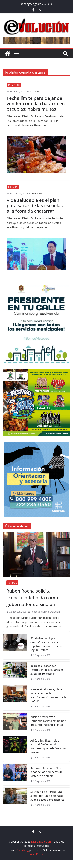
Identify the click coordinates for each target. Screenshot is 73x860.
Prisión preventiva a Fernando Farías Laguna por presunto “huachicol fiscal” (48, 721)
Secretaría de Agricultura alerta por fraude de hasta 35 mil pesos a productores (47, 795)
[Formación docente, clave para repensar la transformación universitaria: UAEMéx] (15, 697)
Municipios (14, 85)
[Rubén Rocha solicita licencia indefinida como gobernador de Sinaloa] (36, 554)
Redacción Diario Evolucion (45, 611)
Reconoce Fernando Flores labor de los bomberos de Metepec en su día (46, 772)
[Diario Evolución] (7, 53)
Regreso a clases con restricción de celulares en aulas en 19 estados (47, 669)
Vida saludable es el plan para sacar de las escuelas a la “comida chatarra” (35, 205)
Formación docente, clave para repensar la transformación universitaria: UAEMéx (48, 695)
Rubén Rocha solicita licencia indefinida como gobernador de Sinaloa (32, 597)
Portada (12, 187)
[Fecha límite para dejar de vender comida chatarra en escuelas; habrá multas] (36, 154)
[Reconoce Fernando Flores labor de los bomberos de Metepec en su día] (15, 774)
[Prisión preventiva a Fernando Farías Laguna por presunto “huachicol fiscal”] (15, 723)
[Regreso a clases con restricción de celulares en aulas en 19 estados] (15, 672)
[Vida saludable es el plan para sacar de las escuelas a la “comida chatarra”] (36, 254)
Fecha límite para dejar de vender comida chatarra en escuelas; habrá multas (36, 103)
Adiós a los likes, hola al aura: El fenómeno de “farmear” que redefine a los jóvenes (48, 746)
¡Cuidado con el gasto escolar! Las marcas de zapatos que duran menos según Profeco (46, 644)
